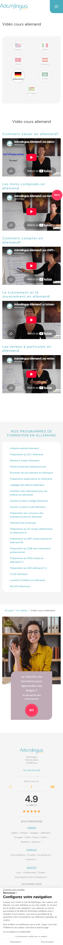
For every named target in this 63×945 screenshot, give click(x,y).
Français (24, 833)
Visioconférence (18, 855)
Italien (28, 837)
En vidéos (22, 610)
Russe (36, 837)
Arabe (44, 837)
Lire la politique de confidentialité (17, 932)
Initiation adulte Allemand (24, 448)
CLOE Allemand (19, 574)
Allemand (45, 833)
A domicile (31, 859)
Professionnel (30, 872)
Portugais (18, 837)
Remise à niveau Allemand (24, 460)
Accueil (9, 610)
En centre (32, 855)
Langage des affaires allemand (27, 485)
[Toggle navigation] (56, 6)
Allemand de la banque (23, 522)
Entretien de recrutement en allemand (31, 472)
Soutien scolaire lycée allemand (27, 507)
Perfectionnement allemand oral (28, 466)
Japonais (36, 842)
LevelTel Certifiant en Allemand (27, 580)
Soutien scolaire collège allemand (29, 500)
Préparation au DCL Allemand (26, 454)
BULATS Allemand (20, 586)
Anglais (14, 833)
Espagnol (34, 833)
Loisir (19, 872)
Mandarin (25, 842)
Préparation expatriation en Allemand (31, 478)
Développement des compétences (30, 877)
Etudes (41, 872)
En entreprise (44, 855)
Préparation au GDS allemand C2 (28, 568)
